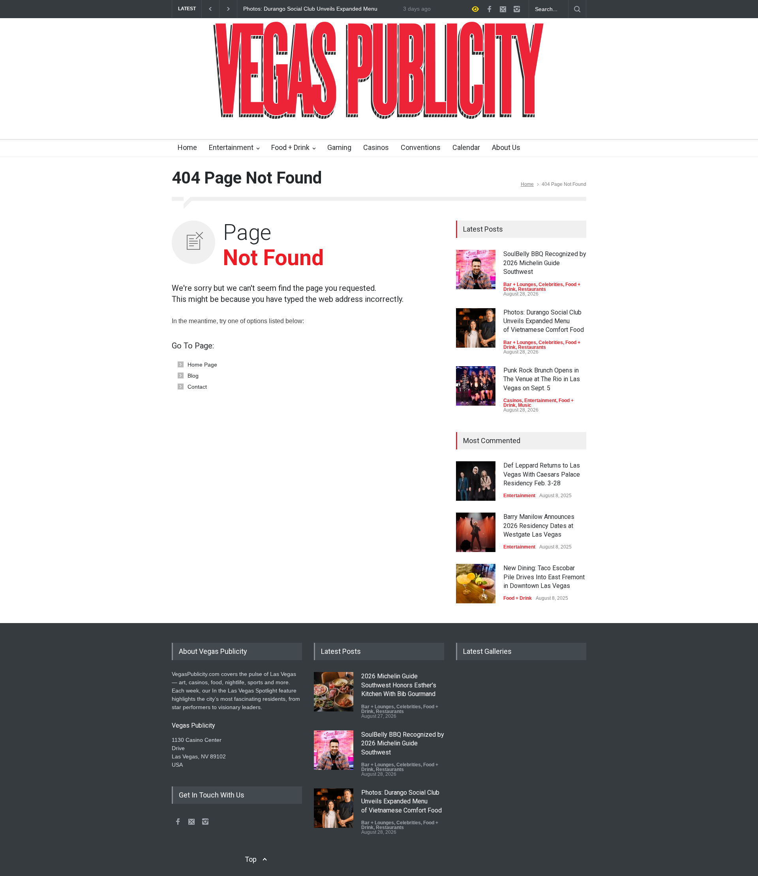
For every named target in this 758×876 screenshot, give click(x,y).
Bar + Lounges (519, 284)
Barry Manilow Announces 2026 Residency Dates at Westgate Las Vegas (538, 525)
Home (187, 147)
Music (524, 405)
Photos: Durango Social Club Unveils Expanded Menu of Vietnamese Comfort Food (310, 9)
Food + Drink (290, 147)
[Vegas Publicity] (379, 108)
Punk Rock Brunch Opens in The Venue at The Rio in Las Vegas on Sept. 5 (541, 379)
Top (251, 859)
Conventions (421, 147)
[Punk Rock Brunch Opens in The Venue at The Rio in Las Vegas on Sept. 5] (475, 386)
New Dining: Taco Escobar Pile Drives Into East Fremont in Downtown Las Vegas (544, 577)
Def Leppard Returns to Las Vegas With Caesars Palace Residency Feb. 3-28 (541, 474)
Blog (193, 375)
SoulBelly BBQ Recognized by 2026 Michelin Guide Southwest (544, 262)
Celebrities (550, 284)
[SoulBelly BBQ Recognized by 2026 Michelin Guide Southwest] (475, 269)
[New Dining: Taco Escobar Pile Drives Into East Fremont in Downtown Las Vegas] (475, 583)
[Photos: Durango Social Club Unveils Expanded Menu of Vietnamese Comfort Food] (475, 328)
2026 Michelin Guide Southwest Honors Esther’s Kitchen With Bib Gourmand (398, 685)
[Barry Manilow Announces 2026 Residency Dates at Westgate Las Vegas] (475, 532)
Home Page (202, 364)
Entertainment (231, 147)
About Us (506, 147)
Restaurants (532, 289)
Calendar (466, 147)
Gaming (339, 147)
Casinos (376, 147)
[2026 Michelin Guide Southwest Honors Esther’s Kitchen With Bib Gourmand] (333, 691)
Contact (197, 387)
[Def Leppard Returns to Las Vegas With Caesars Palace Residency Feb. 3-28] (475, 481)
